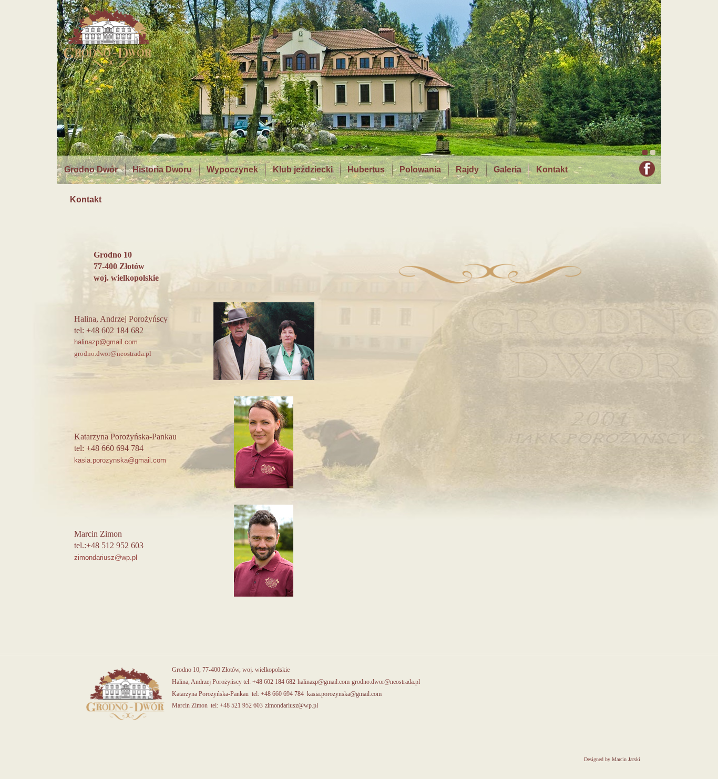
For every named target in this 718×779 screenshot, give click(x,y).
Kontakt (552, 169)
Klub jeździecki (303, 169)
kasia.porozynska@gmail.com (120, 460)
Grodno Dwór (91, 169)
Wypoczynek (232, 169)
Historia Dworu (162, 169)
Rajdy (467, 169)
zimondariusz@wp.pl (106, 557)
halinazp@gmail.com (324, 681)
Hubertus (366, 169)
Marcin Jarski (626, 759)
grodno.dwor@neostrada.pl (386, 681)
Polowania (420, 169)
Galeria (507, 169)
